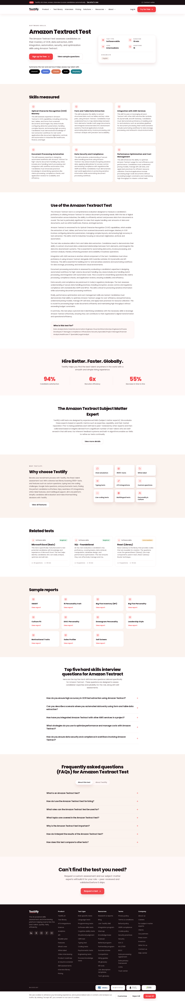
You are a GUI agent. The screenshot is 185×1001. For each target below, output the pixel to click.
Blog (100, 920)
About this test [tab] (84, 782)
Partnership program (106, 946)
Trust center (123, 971)
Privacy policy (123, 916)
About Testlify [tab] (101, 782)
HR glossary (102, 962)
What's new (62, 946)
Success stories (104, 950)
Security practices (125, 935)
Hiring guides (103, 958)
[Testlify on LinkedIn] (31, 933)
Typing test (82, 943)
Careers (141, 920)
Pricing (78, 9)
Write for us (142, 945)
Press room (142, 938)
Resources (99, 9)
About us (141, 916)
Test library (58, 9)
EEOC (120, 950)
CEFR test (81, 939)
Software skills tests (85, 927)
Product (45, 9)
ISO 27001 (121, 946)
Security (121, 939)
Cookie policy (123, 931)
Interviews (69, 9)
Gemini (45, 71)
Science (61, 927)
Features (61, 943)
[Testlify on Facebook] (47, 933)
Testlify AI (61, 916)
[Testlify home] (34, 9)
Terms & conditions (126, 920)
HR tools (101, 966)
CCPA (120, 967)
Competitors (103, 954)
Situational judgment (86, 935)
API (59, 935)
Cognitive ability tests (86, 931)
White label (62, 950)
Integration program (106, 927)
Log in (132, 9)
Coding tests (83, 946)
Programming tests (85, 923)
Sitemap (101, 931)
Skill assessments (65, 966)
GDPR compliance (125, 927)
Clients (141, 930)
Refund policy (123, 923)
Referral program (104, 943)
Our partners (143, 934)
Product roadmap (65, 958)
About (110, 9)
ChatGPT (34, 71)
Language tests (84, 920)
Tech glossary (103, 976)
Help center (142, 953)
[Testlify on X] (36, 933)
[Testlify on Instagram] (41, 933)
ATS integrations (64, 923)
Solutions (87, 9)
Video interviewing (65, 954)
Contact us (142, 949)
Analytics (61, 931)
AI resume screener (65, 962)
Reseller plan (63, 939)
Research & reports (105, 916)
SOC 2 (120, 943)
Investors (141, 941)
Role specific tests (85, 916)
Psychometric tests (85, 950)
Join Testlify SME (104, 923)
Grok (66, 71)
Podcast (101, 939)
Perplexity (76, 71)
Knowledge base (104, 935)
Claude (56, 71)
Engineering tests (84, 954)
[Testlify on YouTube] (52, 933)
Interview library (64, 970)
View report (36, 607)
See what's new (92, 2)
